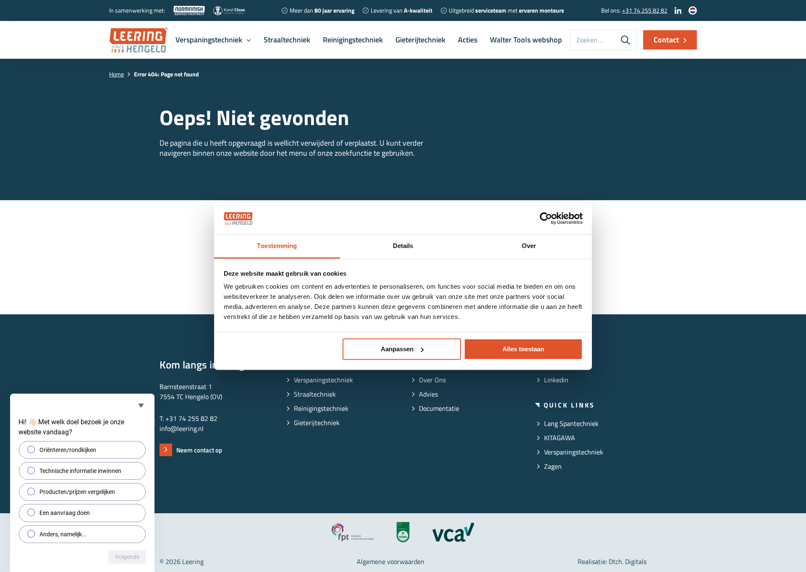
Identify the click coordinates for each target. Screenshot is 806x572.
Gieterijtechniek (420, 39)
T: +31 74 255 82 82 (188, 418)
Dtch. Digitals (627, 561)
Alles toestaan (523, 349)
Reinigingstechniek (353, 39)
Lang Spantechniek (571, 423)
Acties (467, 39)
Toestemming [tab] (277, 246)
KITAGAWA (559, 438)
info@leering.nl (182, 428)
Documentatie (439, 408)
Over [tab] (529, 246)
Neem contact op (199, 450)
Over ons (432, 380)
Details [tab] (403, 246)
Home (116, 74)
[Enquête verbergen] (141, 405)
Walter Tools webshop (526, 39)
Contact (666, 39)
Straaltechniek (287, 39)
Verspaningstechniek (208, 39)
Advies (428, 394)
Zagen (553, 466)
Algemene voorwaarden (390, 561)
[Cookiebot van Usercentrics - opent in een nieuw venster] (546, 218)
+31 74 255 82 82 (644, 10)
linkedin (556, 380)
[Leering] (138, 39)
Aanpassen (397, 349)
